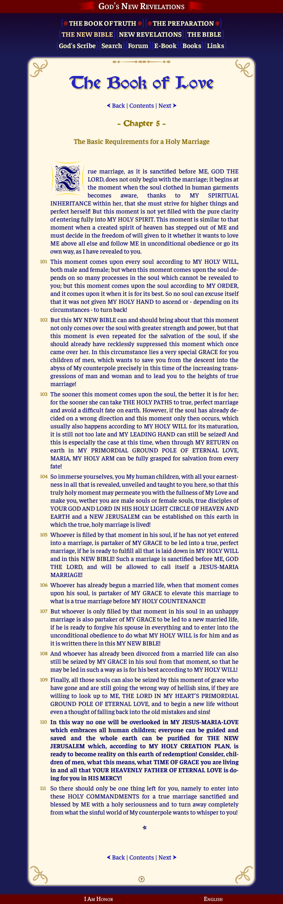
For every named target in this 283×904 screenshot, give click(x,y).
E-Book (165, 45)
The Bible (204, 34)
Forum (138, 45)
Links (215, 45)
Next (167, 105)
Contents (141, 105)
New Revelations (150, 34)
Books (191, 45)
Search (111, 45)
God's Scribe (77, 45)
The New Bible (87, 34)
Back (115, 105)
